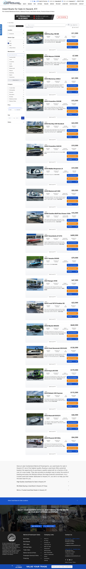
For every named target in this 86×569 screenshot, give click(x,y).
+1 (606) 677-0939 (69, 543)
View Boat (70, 47)
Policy (66, 562)
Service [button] (52, 3)
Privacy (70, 562)
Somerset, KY (47, 542)
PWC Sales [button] (26, 544)
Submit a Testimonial (48, 554)
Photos (45, 556)
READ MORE (58, 42)
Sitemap (46, 560)
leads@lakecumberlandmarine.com (73, 545)
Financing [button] (26, 558)
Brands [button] (30, 3)
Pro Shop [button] (58, 3)
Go (22, 118)
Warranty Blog (47, 550)
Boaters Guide (73, 3)
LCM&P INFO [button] (65, 3)
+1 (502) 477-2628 (69, 554)
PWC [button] (35, 3)
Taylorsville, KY (47, 544)
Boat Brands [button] (26, 541)
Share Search (76, 27)
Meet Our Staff (47, 546)
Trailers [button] (46, 3)
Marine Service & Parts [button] (29, 552)
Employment (47, 548)
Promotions (46, 558)
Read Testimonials (48, 552)
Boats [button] (24, 3)
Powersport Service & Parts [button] (30, 555)
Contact (81, 3)
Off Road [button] (40, 3)
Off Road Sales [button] (27, 547)
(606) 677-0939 (80, 1)
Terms (74, 562)
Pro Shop (46, 540)
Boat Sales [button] (26, 538)
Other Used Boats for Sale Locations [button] (18, 500)
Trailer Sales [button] (26, 550)
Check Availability (73, 40)
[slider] (8, 107)
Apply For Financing (43, 1)
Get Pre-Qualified (73, 43)
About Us (46, 538)
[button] (28, 38)
